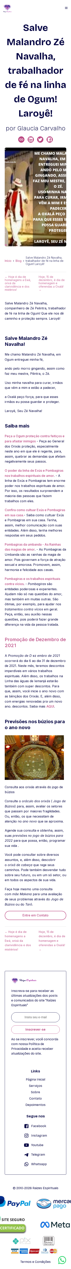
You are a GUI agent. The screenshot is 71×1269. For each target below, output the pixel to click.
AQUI (50, 706)
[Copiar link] (21, 139)
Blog (18, 260)
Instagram (39, 1135)
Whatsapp (39, 1164)
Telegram (38, 1154)
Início (8, 260)
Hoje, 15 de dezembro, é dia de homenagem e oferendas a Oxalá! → (52, 283)
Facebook (38, 1126)
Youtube (37, 1145)
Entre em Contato (35, 915)
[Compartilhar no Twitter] (40, 139)
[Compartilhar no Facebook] (50, 139)
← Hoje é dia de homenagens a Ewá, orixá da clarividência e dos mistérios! (18, 283)
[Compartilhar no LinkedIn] (31, 139)
